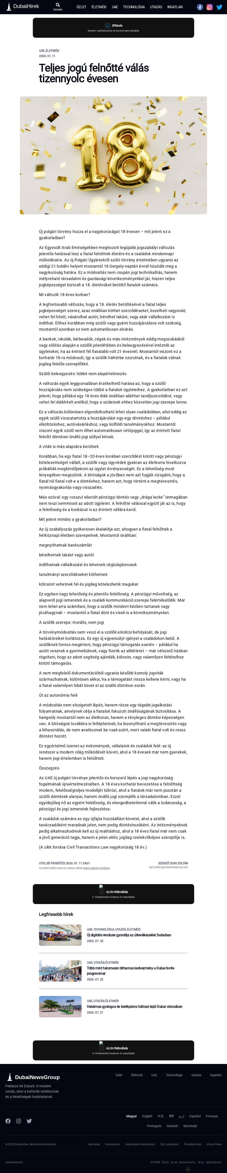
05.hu (165, 1162)
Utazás (156, 7)
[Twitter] (29, 1121)
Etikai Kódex (214, 1144)
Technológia (134, 7)
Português (154, 1126)
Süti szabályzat (169, 1144)
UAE (115, 7)
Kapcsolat (94, 1144)
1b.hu (200, 1162)
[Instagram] (18, 1121)
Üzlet (81, 7)
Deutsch (172, 1126)
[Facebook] (8, 1121)
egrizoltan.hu (214, 1162)
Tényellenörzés (193, 1144)
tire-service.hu (187, 1162)
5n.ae (174, 1162)
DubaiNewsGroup (37, 1077)
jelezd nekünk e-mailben (96, 868)
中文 (161, 1116)
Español (195, 1116)
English (147, 1116)
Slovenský (190, 1126)
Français (212, 1116)
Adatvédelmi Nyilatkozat (140, 1144)
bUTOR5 (155, 1162)
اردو (181, 1116)
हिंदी (171, 1116)
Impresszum (112, 1144)
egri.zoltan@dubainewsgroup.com (168, 867)
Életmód (99, 7)
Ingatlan (175, 7)
